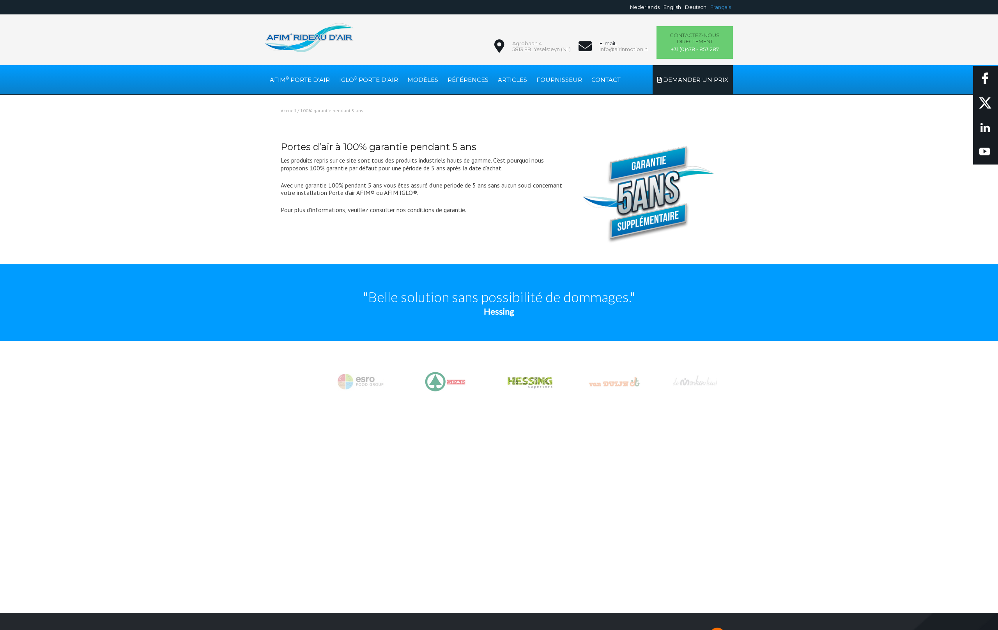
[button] (499, 382)
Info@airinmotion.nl (624, 49)
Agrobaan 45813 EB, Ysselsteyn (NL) (541, 46)
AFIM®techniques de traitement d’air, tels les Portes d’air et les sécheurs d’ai (309, 37)
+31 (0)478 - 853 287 (695, 42)
